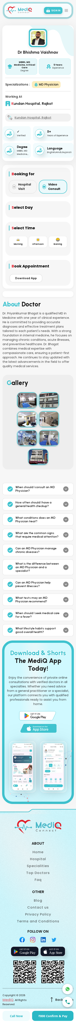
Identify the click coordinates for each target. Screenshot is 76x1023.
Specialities (38, 866)
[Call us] (67, 1002)
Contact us (38, 907)
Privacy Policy (38, 914)
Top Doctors (38, 872)
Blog (38, 900)
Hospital (38, 859)
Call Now (16, 1016)
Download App (26, 278)
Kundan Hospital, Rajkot (33, 117)
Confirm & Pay (52, 1016)
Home (38, 852)
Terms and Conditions (38, 921)
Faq (38, 879)
